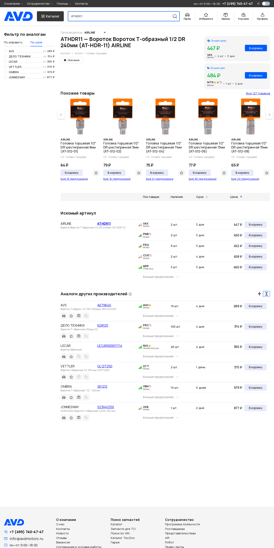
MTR (210, 82)
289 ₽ (237, 306)
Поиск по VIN (120, 533)
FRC (146, 325)
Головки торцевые (96, 53)
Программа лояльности (182, 524)
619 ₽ (238, 387)
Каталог (65, 53)
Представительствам (180, 533)
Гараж (115, 542)
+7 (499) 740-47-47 (27, 531)
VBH (146, 386)
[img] (220, 82)
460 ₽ (237, 267)
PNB (146, 234)
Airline (78, 53)
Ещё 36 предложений (203, 179)
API (167, 538)
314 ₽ (238, 326)
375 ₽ (238, 367)
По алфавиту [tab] (13, 42)
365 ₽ (238, 347)
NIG (145, 346)
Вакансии (63, 542)
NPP (146, 266)
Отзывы (61, 538)
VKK (209, 55)
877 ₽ (238, 408)
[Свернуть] (259, 294)
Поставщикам (175, 529)
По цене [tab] (36, 42)
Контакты (81, 3)
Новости (62, 533)
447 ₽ (238, 224)
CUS (146, 255)
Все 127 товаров (258, 93)
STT (146, 366)
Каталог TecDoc (123, 538)
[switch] (266, 4)
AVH (145, 305)
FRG (146, 245)
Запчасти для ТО (123, 529)
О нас (60, 524)
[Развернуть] (266, 294)
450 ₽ (238, 235)
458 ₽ (238, 256)
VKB (145, 407)
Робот (169, 542)
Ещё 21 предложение (159, 179)
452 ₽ (238, 246)
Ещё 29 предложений (245, 179)
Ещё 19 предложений (74, 179)
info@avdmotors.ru (26, 538)
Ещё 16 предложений (117, 179)
